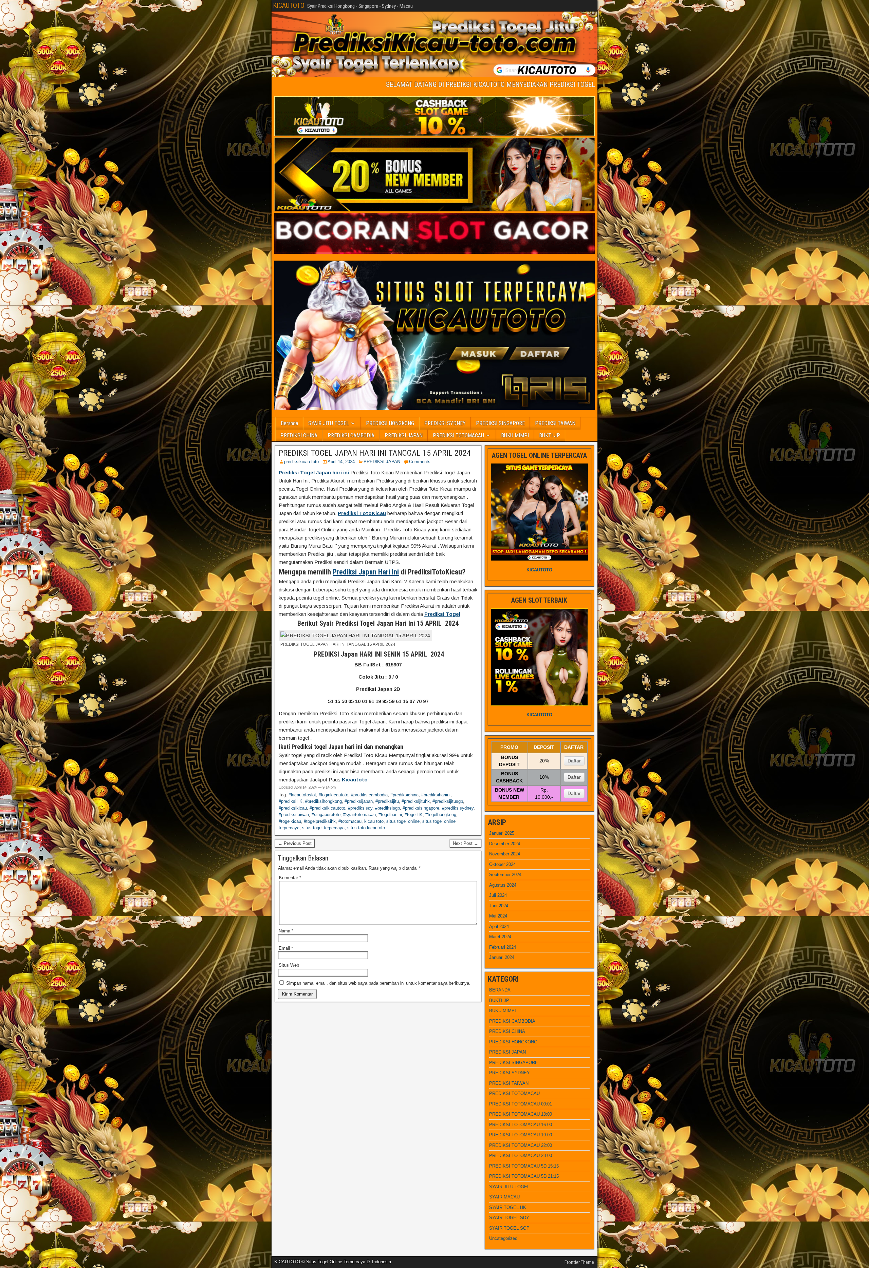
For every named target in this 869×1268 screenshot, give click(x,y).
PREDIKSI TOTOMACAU (458, 435)
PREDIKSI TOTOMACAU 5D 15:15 (524, 1166)
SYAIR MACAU (504, 1196)
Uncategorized (503, 1238)
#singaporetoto (326, 814)
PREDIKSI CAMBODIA (351, 435)
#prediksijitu (387, 801)
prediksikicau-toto (301, 461)
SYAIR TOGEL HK (507, 1207)
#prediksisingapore (421, 808)
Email (286, 948)
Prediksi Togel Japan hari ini (314, 472)
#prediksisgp (387, 808)
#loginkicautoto (333, 794)
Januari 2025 (501, 833)
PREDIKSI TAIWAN (555, 423)
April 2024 (499, 926)
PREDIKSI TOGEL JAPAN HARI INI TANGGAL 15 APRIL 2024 (375, 453)
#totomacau (350, 821)
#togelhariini (390, 814)
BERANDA (500, 989)
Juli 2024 (498, 895)
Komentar (290, 877)
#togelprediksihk (320, 821)
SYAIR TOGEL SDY (509, 1217)
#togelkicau (290, 821)
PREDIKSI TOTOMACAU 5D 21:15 (524, 1176)
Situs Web (289, 965)
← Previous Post (295, 843)
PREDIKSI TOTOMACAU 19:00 (520, 1134)
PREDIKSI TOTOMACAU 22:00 (520, 1145)
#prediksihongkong (323, 801)
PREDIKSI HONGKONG (390, 423)
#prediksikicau (293, 808)
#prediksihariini (435, 794)
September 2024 (505, 874)
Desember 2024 (504, 843)
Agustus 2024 (502, 885)
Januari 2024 (501, 957)
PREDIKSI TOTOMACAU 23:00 (520, 1155)
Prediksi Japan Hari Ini (366, 572)
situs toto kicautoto (366, 827)
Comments (419, 461)
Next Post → (465, 843)
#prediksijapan (359, 801)
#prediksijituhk (416, 801)
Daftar (574, 760)
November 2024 (504, 853)
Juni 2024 (498, 905)
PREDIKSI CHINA (298, 435)
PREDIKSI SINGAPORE (500, 423)
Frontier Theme (579, 1262)
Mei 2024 (498, 916)
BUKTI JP (549, 435)
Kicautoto (355, 779)
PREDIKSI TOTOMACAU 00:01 (520, 1103)
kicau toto (374, 821)
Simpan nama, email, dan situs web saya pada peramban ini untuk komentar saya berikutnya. (378, 983)
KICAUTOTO (288, 5)
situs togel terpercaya (323, 827)
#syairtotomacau (359, 814)
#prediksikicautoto (327, 808)
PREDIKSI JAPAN (404, 435)
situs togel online (403, 821)
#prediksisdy (360, 808)
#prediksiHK (290, 801)
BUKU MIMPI (515, 435)
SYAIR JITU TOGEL (328, 423)
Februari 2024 (502, 947)
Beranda (289, 423)
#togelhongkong (440, 814)
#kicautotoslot (302, 794)
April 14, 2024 (341, 461)
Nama (286, 930)
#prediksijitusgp (447, 801)
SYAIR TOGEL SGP (509, 1228)
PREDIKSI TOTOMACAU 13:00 (520, 1114)
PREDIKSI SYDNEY (445, 423)
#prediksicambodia (369, 794)
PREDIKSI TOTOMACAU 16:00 (520, 1124)
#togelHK (414, 814)
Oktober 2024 (502, 864)
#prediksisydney (458, 808)
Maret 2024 (500, 936)
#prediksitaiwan (294, 814)
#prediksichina (404, 794)
